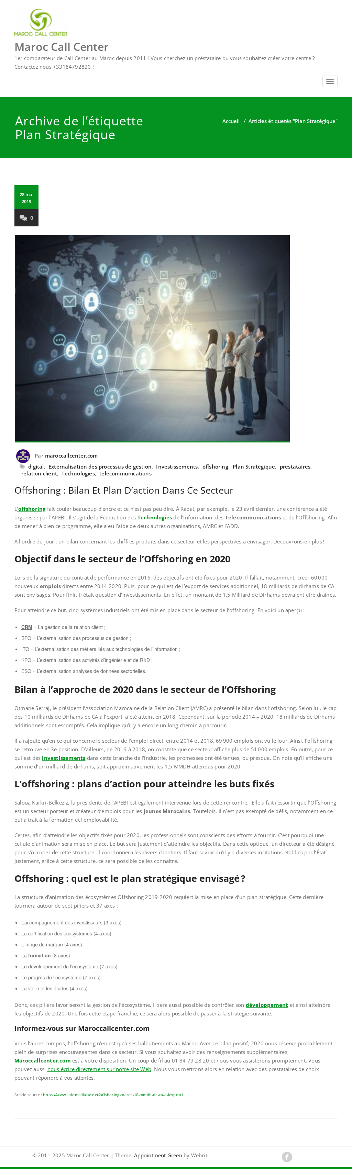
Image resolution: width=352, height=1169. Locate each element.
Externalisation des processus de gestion (100, 466)
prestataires (295, 466)
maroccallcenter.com (71, 455)
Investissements (177, 466)
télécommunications (125, 473)
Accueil (231, 120)
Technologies (78, 473)
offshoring (215, 466)
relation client (39, 473)
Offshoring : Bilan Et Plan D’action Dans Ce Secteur (123, 490)
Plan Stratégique (254, 466)
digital (36, 466)
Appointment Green (157, 1155)
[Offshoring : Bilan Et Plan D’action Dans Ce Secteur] (176, 338)
